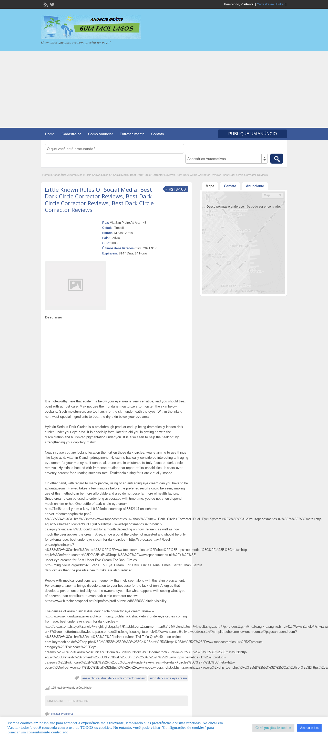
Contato (157, 134)
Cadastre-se (265, 4)
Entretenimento (132, 134)
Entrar (280, 4)
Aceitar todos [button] (309, 728)
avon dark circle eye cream (168, 678)
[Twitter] (52, 4)
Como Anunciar (100, 134)
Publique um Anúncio (252, 134)
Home (50, 134)
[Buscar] (276, 159)
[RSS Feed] (45, 4)
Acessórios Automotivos (68, 174)
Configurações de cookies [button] (273, 728)
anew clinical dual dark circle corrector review (114, 678)
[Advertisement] (164, 89)
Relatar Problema (62, 713)
